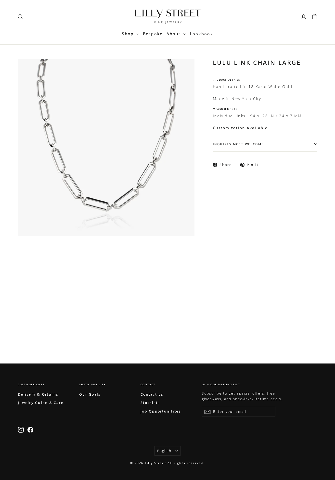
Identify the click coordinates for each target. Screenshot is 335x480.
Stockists (150, 402)
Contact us (152, 394)
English (164, 450)
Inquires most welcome (238, 144)
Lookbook (201, 34)
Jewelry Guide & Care (41, 402)
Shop (128, 34)
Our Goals (90, 394)
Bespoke (153, 34)
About (174, 34)
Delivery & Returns (38, 394)
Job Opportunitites (161, 411)
